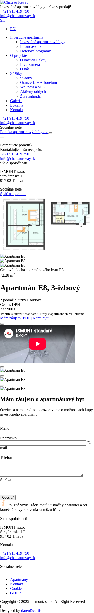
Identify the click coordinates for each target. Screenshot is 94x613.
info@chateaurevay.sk (17, 16)
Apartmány (19, 579)
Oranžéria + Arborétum (38, 82)
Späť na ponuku (13, 194)
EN (13, 29)
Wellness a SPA (32, 87)
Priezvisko (8, 438)
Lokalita (16, 105)
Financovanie (30, 46)
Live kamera (30, 64)
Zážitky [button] (16, 73)
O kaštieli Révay (33, 60)
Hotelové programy (35, 51)
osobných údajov (54, 484)
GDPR (15, 593)
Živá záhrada (30, 96)
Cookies (16, 588)
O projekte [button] (18, 55)
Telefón (6, 457)
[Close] (2, 324)
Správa (5, 480)
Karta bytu (35, 318)
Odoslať (8, 497)
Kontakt (16, 110)
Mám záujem (10, 318)
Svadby (26, 78)
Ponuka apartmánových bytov (24, 132)
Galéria (16, 101)
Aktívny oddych (33, 91)
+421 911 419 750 (14, 11)
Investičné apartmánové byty (42, 42)
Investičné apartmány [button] (27, 37)
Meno (4, 428)
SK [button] (2, 20)
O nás (24, 69)
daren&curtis (31, 610)
